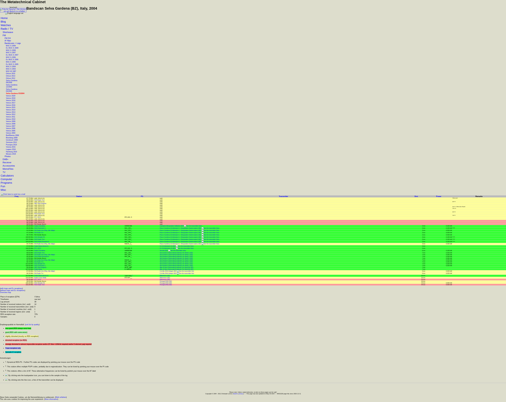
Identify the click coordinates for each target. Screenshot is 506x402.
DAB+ (5, 159)
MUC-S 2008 (11, 50)
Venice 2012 (10, 114)
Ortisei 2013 (10, 76)
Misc (3, 189)
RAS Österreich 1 (40, 228)
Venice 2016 (10, 105)
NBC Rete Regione (40, 203)
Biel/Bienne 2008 (12, 135)
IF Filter (8, 41)
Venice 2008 (10, 124)
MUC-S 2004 (11, 67)
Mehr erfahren (61, 397)
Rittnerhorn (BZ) (165, 275)
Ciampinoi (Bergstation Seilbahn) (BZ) (172, 226)
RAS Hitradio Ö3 (39, 237)
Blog (3, 21)
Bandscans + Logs (13, 43)
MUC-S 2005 (11, 62)
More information (51, 399)
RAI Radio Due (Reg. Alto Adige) (44, 244)
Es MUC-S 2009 (12, 48)
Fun (3, 186)
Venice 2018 (10, 100)
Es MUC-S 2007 (12, 55)
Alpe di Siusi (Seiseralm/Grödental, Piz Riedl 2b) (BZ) (176, 267)
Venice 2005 (10, 131)
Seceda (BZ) (164, 250)
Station (79, 196)
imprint (235, 393)
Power (438, 196)
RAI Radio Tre (38, 232)
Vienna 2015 (10, 147)
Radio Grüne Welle (40, 277)
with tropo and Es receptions (11, 288)
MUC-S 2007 (11, 53)
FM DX (8, 38)
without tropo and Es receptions (13, 290)
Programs (6, 182)
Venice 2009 (10, 121)
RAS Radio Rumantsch (41, 241)
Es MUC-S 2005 (12, 64)
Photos (8, 156)
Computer (6, 179)
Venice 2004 (10, 133)
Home (4, 18)
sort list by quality (32, 325)
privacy (241, 393)
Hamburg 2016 (11, 152)
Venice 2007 (10, 126)
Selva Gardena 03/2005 (11, 90)
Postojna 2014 (11, 145)
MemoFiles (8, 169)
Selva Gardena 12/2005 (11, 86)
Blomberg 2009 (11, 138)
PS (142, 196)
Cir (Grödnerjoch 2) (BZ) (168, 246)
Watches (6, 25)
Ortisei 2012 (10, 78)
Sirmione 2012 (11, 142)
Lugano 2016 (11, 149)
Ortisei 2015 (10, 73)
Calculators (7, 175)
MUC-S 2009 (11, 46)
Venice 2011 (10, 117)
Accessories (9, 165)
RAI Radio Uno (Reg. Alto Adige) (44, 230)
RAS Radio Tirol (39, 200)
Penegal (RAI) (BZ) (166, 281)
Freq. (17, 196)
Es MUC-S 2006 (12, 60)
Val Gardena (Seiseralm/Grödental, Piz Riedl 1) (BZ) (176, 253)
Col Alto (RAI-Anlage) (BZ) (168, 271)
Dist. (416, 196)
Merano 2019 (11, 154)
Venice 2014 (10, 110)
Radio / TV (7, 28)
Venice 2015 (10, 107)
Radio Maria (38, 269)
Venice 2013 (10, 112)
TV (4, 172)
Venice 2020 (10, 96)
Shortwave (8, 32)
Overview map (5, 292)
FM (4, 35)
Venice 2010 (10, 119)
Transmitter (283, 196)
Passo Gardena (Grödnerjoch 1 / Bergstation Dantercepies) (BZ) (180, 228)
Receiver (7, 162)
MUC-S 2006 (11, 57)
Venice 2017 (10, 103)
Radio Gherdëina (39, 226)
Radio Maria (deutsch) (41, 246)
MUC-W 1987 (11, 71)
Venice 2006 (10, 128)
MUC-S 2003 (11, 69)
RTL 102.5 (37, 217)
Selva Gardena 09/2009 (11, 81)
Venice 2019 (10, 98)
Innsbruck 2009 (12, 140)
